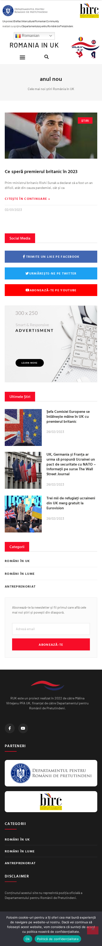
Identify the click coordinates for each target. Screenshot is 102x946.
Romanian (30, 36)
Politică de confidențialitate (58, 939)
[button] (22, 57)
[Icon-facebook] (10, 728)
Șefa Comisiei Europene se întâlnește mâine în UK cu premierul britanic (68, 416)
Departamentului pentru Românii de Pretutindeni (47, 26)
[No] (92, 930)
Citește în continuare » (27, 198)
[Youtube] (23, 728)
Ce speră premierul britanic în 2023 (41, 171)
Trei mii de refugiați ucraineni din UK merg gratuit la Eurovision (70, 503)
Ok (28, 939)
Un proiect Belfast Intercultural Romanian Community (30, 21)
